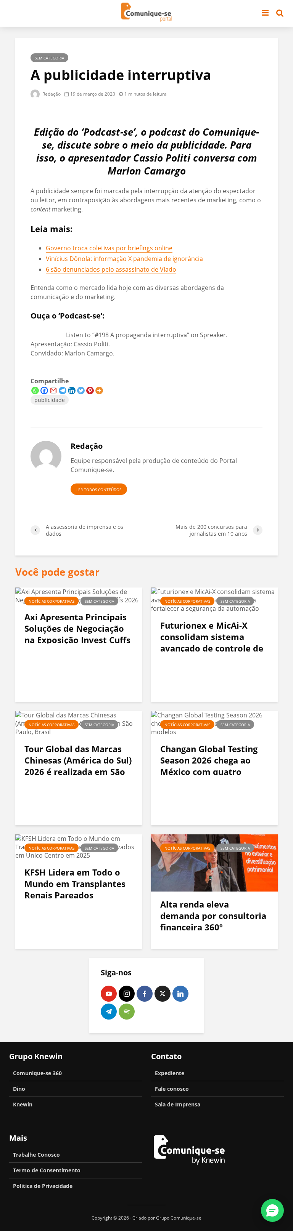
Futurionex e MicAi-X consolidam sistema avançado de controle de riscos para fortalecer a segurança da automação (212, 648)
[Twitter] (81, 390)
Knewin (22, 1104)
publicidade (49, 399)
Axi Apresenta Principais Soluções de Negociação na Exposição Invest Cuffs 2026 (77, 634)
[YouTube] (109, 994)
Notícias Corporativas (51, 601)
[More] (99, 390)
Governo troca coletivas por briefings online (109, 248)
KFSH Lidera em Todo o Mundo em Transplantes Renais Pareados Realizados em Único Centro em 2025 (75, 895)
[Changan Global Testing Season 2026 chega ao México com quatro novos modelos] (214, 723)
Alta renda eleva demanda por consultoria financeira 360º (213, 915)
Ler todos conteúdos (98, 489)
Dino (19, 1088)
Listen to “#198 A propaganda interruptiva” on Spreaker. (146, 335)
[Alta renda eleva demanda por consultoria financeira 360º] (214, 862)
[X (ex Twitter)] (163, 994)
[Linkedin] (72, 390)
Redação (51, 94)
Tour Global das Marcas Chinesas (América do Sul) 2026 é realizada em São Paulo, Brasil (78, 766)
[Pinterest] (90, 390)
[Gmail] (53, 390)
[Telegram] (62, 390)
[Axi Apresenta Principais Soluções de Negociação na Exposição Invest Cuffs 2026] (78, 595)
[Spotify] (127, 1012)
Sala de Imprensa (177, 1104)
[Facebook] (44, 390)
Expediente (169, 1073)
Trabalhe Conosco (36, 1154)
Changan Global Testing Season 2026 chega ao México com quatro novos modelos (209, 766)
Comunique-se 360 (37, 1073)
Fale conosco (172, 1088)
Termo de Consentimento (46, 1170)
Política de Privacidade (42, 1185)
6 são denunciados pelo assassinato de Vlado (111, 269)
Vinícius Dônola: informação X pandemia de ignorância (124, 259)
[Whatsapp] (35, 390)
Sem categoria (49, 58)
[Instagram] (127, 994)
